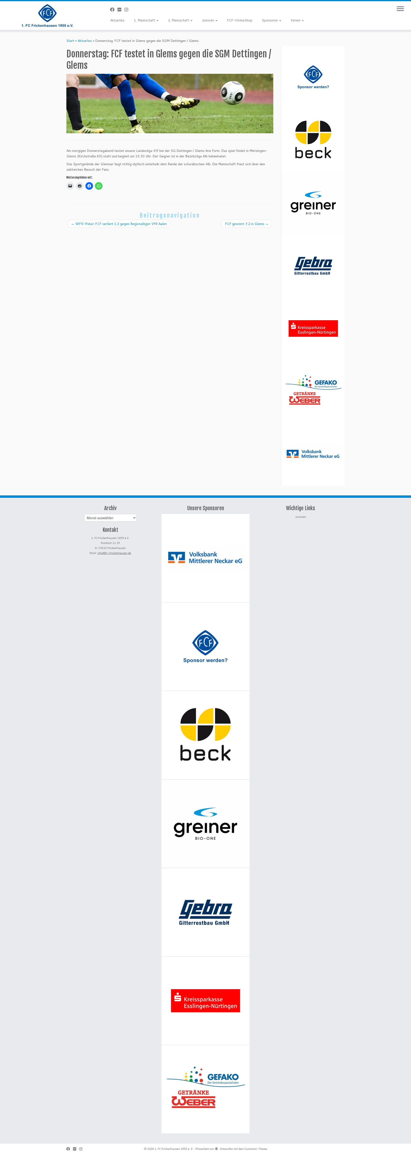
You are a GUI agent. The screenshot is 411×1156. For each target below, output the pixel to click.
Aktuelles (117, 20)
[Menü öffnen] (400, 9)
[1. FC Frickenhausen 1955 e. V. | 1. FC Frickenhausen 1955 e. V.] (47, 15)
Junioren (208, 20)
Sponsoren (270, 20)
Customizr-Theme (255, 1149)
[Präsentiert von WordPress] (216, 1148)
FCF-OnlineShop (239, 20)
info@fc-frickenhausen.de (114, 553)
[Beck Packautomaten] (313, 140)
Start (70, 40)
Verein (296, 20)
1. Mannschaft (145, 20)
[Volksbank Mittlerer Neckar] (313, 454)
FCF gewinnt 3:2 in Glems (247, 223)
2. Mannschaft (179, 20)
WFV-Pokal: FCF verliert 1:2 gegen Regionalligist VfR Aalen (119, 223)
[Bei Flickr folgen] (120, 9)
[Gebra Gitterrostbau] (313, 265)
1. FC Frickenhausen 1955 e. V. (174, 1149)
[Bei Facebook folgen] (113, 9)
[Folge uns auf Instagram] (127, 9)
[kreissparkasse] (313, 328)
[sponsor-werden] (313, 77)
